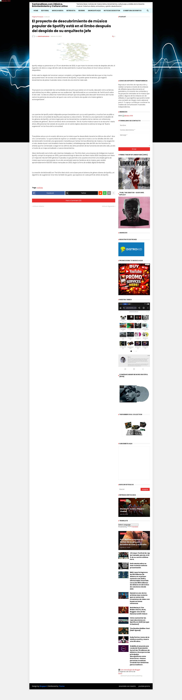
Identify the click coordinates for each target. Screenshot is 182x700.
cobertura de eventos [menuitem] (132, 10)
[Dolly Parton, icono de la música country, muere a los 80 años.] (123, 639)
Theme (62, 686)
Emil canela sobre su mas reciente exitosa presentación (138, 566)
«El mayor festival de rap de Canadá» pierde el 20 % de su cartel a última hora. (140, 556)
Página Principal (37, 17)
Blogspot (43, 686)
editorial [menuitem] (45, 10)
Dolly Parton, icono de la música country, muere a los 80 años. (139, 639)
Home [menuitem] (36, 10)
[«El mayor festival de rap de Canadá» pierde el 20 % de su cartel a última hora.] (123, 555)
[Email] (109, 193)
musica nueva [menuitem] (57, 10)
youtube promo (144, 686)
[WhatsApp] (105, 193)
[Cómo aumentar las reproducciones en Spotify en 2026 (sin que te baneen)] (123, 620)
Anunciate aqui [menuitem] (94, 10)
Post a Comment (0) (73, 200)
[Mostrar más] (113, 193)
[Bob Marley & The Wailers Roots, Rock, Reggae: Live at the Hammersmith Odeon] (123, 610)
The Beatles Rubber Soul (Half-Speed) (140, 629)
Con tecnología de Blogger (130, 670)
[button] (147, 10)
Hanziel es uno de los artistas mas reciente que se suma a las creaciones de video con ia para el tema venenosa (140, 598)
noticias (47, 17)
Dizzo (120, 673)
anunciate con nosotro (127, 686)
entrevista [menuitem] (70, 10)
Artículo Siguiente (108, 206)
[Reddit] (100, 193)
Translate (134, 527)
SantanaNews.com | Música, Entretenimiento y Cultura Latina (50, 5)
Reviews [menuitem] (81, 10)
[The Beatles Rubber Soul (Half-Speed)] (123, 630)
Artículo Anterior (38, 206)
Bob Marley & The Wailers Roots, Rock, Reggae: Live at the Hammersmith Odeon (138, 611)
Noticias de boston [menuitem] (112, 10)
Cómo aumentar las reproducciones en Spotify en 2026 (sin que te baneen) (139, 621)
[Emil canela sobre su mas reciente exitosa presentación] (123, 566)
